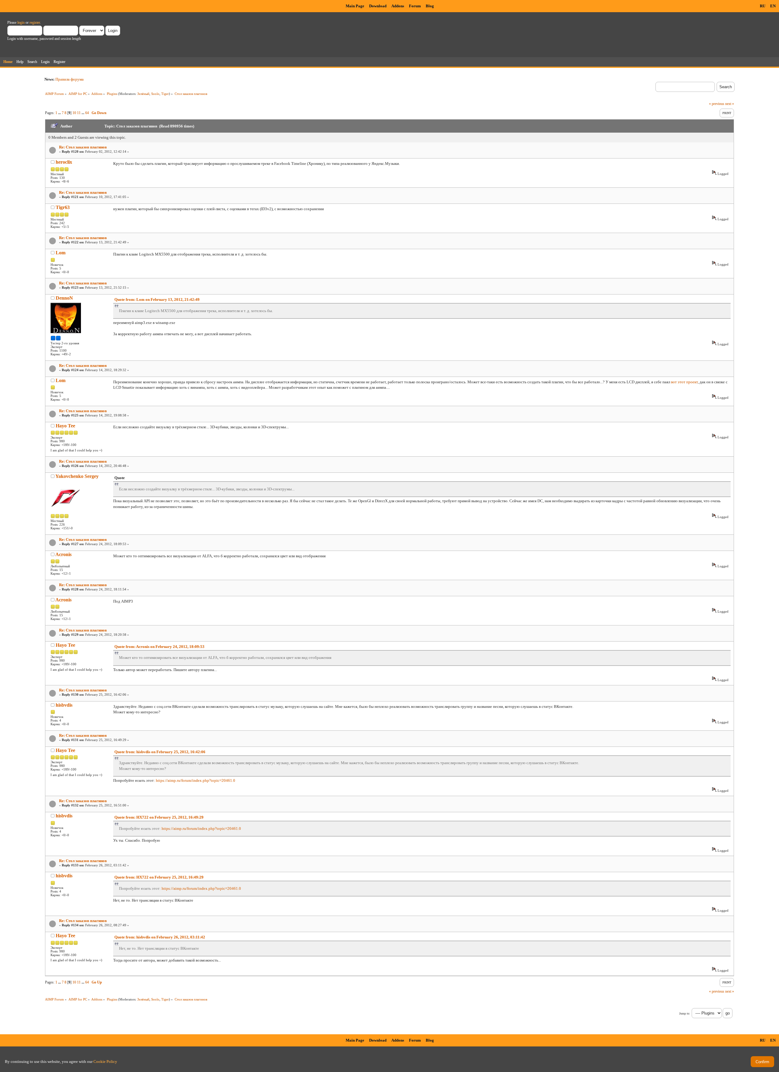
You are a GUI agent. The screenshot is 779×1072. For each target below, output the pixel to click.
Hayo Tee (65, 425)
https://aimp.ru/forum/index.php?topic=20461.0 (195, 780)
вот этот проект (684, 382)
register (35, 22)
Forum (415, 6)
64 (87, 113)
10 (74, 113)
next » (729, 104)
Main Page (355, 6)
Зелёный (143, 94)
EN (773, 6)
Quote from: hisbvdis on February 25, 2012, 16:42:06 (159, 752)
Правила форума (69, 79)
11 (79, 113)
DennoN (64, 298)
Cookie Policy (105, 1061)
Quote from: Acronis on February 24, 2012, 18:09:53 (159, 646)
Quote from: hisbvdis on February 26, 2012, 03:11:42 (159, 937)
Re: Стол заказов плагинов (83, 147)
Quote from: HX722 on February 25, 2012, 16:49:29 (159, 817)
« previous (716, 104)
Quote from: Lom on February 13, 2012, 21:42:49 (157, 299)
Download (377, 6)
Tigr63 (63, 207)
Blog (430, 6)
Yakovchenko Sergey (77, 476)
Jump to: (684, 1013)
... (60, 113)
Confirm (762, 1062)
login (21, 22)
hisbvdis (64, 705)
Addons (397, 6)
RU (762, 6)
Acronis (63, 554)
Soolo (155, 94)
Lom (60, 252)
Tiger (165, 94)
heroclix (64, 162)
